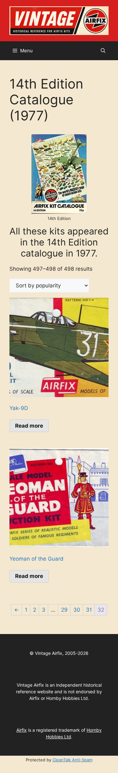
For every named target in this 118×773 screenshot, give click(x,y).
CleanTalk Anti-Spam (73, 759)
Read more (29, 426)
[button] (103, 50)
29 (64, 610)
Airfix (21, 730)
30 (76, 610)
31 (89, 610)
